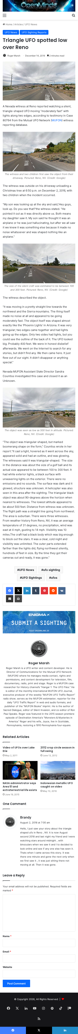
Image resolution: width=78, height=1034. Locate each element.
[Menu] (4, 15)
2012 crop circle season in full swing (57, 749)
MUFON (57, 120)
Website (7, 967)
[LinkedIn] (27, 590)
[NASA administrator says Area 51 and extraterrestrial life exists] (20, 770)
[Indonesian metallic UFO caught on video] (57, 770)
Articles (18, 24)
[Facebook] (9, 590)
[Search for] (73, 15)
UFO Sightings (32, 577)
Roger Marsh (13, 55)
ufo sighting (51, 570)
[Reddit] (53, 590)
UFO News (31, 24)
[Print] (18, 598)
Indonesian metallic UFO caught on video (56, 784)
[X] (18, 590)
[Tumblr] (35, 590)
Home (8, 24)
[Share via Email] (9, 598)
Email (7, 951)
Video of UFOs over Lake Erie (19, 749)
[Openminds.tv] (39, 6)
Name (7, 936)
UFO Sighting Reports (34, 32)
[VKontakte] (61, 590)
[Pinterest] (44, 590)
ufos (54, 577)
